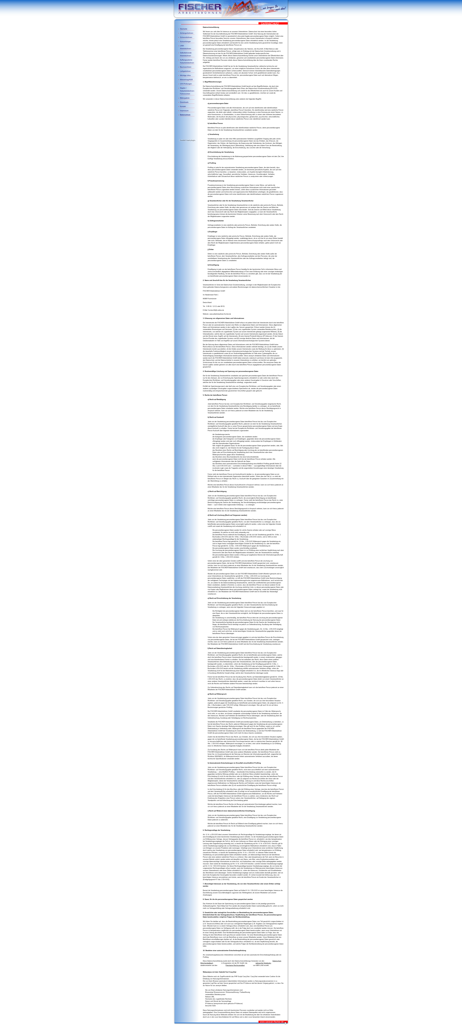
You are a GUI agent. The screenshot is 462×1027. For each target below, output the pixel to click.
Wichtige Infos (185, 75)
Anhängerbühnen (186, 33)
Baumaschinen (185, 67)
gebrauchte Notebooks (263, 963)
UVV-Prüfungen (186, 84)
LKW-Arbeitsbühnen (185, 47)
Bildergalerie (184, 98)
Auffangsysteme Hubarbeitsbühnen (187, 61)
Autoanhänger (185, 41)
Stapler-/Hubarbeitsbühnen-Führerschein (187, 91)
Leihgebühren (185, 71)
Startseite (183, 29)
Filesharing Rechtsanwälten (235, 965)
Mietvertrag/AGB (186, 80)
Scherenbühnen (186, 37)
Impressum (184, 111)
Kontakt (183, 106)
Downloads (184, 102)
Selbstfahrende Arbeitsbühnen (186, 54)
